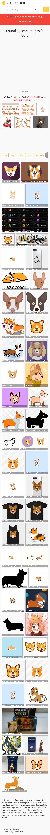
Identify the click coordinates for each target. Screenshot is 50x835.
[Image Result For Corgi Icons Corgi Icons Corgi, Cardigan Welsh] (11, 172)
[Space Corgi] (37, 600)
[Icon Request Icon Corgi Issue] (14, 578)
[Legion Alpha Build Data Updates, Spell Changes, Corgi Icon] (25, 220)
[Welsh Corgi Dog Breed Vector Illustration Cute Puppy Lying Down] (37, 695)
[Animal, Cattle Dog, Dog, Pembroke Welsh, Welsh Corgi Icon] (39, 281)
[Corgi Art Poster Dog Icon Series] (37, 350)
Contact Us (19, 832)
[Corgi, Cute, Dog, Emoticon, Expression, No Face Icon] (37, 326)
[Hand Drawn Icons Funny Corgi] (35, 557)
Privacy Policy (8, 832)
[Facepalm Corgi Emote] (37, 764)
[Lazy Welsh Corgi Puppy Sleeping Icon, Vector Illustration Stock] (13, 600)
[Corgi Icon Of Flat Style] (13, 420)
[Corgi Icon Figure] (35, 745)
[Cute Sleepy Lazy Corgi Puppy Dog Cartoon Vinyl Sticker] (15, 281)
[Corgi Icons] (10, 441)
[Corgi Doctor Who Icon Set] (25, 721)
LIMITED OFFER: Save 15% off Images (25, 97)
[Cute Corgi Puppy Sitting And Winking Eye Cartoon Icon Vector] (13, 486)
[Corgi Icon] (13, 375)
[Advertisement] (25, 65)
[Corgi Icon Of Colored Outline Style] (38, 397)
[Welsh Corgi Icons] (13, 624)
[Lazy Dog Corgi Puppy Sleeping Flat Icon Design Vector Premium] (12, 647)
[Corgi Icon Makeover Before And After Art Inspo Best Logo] (34, 441)
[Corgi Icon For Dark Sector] (11, 745)
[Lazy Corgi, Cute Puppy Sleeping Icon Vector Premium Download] (38, 578)
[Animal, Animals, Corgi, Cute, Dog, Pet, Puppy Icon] (37, 671)
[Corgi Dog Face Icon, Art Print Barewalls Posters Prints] (36, 647)
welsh (13, 155)
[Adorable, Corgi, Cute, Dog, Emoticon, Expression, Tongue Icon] (8, 240)
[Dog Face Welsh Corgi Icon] (37, 486)
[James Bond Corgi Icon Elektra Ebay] (13, 764)
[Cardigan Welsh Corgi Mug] (37, 302)
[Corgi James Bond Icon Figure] (32, 240)
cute (21, 155)
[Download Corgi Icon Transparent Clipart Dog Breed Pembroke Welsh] (37, 534)
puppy (29, 155)
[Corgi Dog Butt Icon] (37, 259)
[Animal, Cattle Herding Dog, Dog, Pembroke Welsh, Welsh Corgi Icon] (13, 302)
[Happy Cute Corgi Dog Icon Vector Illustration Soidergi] (14, 783)
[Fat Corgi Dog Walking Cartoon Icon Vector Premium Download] (13, 259)
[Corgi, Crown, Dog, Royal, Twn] (13, 326)
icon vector (40, 155)
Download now (25, 21)
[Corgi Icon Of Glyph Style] (37, 420)
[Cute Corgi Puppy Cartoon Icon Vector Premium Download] (37, 195)
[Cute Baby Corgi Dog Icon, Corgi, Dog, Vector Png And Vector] (13, 195)
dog (5, 155)
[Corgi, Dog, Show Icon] (13, 350)
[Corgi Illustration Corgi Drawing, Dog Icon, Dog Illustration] (34, 172)
